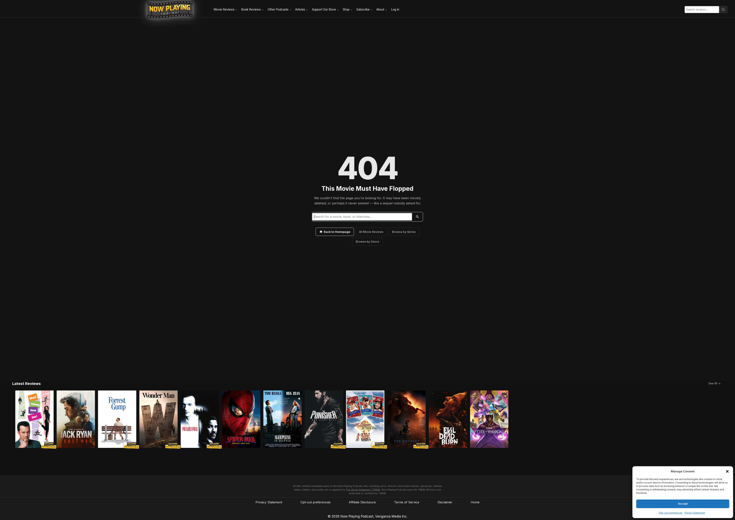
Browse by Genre (367, 241)
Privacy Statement (694, 512)
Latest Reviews (26, 383)
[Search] (723, 9)
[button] (727, 471)
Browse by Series (404, 231)
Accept (683, 503)
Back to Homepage (337, 231)
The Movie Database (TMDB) (363, 489)
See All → (714, 383)
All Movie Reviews (371, 231)
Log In (395, 9)
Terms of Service (406, 502)
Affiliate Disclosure (362, 502)
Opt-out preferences (671, 512)
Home (475, 502)
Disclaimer (445, 502)
